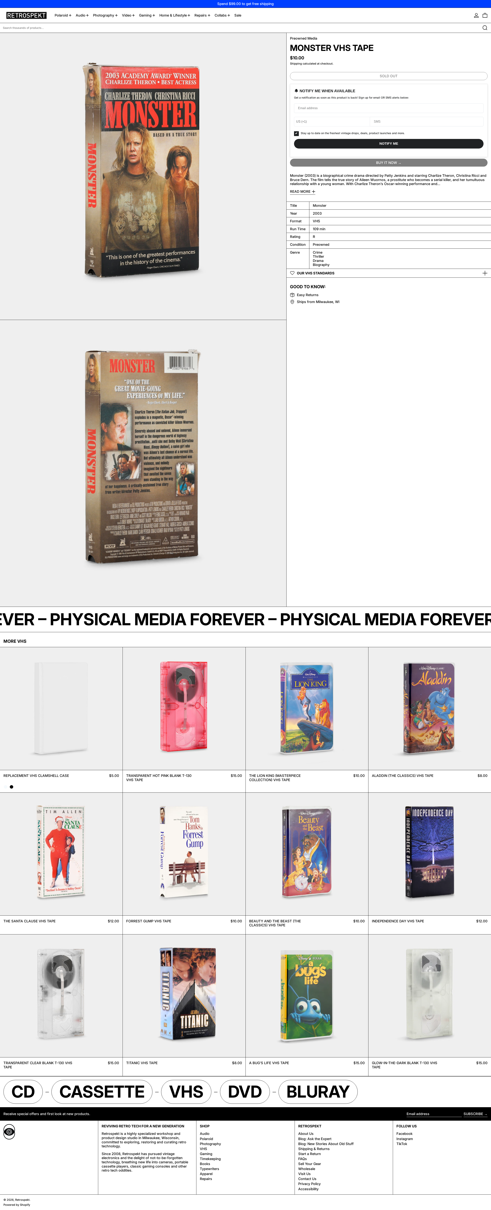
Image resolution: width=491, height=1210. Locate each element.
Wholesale (306, 1169)
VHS (203, 1149)
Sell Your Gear (309, 1164)
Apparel (206, 1174)
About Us (306, 1134)
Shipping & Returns (314, 1149)
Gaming (206, 1154)
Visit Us (304, 1174)
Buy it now (386, 163)
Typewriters (209, 1169)
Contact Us (307, 1179)
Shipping (296, 63)
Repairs (206, 1179)
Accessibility (308, 1189)
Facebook (404, 1134)
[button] (485, 15)
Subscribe (473, 1114)
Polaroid (206, 1139)
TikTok (401, 1144)
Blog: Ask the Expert (314, 1139)
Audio (204, 1134)
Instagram (404, 1139)
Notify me (388, 143)
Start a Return (309, 1154)
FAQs (302, 1159)
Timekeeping (210, 1159)
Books (205, 1164)
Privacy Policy (309, 1184)
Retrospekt (22, 1199)
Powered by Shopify (16, 1204)
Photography (210, 1144)
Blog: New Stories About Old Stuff (326, 1144)
